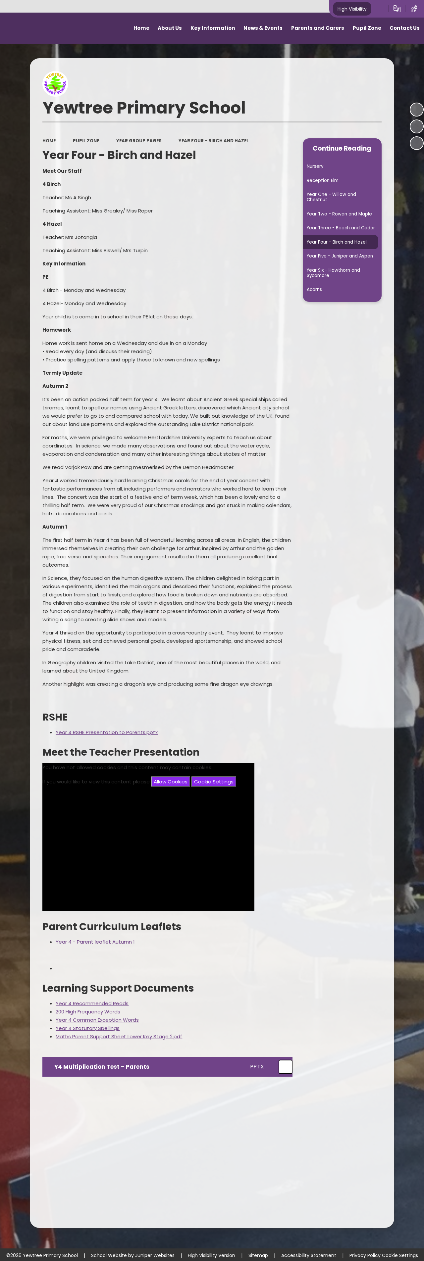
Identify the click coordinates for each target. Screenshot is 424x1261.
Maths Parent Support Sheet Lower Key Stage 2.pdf (119, 1036)
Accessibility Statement (308, 1255)
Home (49, 141)
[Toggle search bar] (379, 9)
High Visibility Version (211, 1255)
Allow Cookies (170, 781)
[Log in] (413, 9)
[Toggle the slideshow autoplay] (417, 110)
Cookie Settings (214, 781)
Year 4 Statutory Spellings (88, 1028)
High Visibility (352, 8)
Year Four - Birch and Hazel (214, 141)
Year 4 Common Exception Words (97, 1019)
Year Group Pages (139, 141)
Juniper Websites (155, 1255)
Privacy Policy (365, 1255)
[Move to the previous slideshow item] (417, 126)
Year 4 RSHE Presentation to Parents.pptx (107, 732)
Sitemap (258, 1255)
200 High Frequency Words (88, 1011)
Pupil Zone (86, 141)
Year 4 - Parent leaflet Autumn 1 (95, 941)
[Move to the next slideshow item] (417, 143)
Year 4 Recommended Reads (92, 1003)
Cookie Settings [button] (400, 1255)
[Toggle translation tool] (397, 9)
